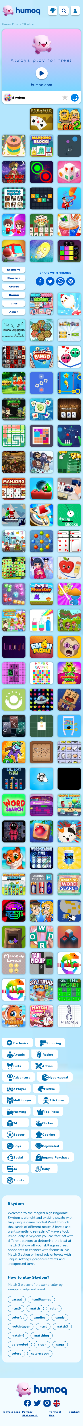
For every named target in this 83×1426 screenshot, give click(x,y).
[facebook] (40, 282)
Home (6, 24)
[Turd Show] (69, 779)
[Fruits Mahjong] (13, 568)
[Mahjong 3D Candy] (69, 172)
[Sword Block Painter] (69, 251)
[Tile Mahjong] (41, 409)
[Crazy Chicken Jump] (69, 304)
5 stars (65, 97)
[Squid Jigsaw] (13, 831)
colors (16, 1353)
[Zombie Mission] (13, 409)
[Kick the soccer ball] (41, 779)
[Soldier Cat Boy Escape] (13, 172)
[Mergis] (69, 330)
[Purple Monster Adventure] (41, 594)
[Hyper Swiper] (41, 673)
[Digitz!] (41, 251)
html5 (16, 1308)
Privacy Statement (30, 1413)
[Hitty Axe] (41, 515)
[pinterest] (70, 282)
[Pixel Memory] (13, 673)
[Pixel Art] (69, 963)
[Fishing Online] (13, 1016)
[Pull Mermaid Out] (69, 383)
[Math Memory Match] (13, 541)
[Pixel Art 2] (13, 990)
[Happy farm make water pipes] (13, 620)
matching (41, 1335)
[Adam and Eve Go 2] (69, 119)
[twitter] (50, 282)
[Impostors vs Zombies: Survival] (13, 752)
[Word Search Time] (41, 858)
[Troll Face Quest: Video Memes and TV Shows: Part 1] (41, 462)
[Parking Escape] (69, 489)
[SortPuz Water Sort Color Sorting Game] (41, 620)
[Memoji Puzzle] (69, 647)
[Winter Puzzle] (41, 568)
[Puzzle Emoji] (41, 647)
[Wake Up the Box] (69, 700)
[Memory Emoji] (13, 963)
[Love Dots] (69, 357)
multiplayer (21, 1326)
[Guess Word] (41, 198)
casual (17, 1299)
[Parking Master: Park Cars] (41, 884)
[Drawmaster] (69, 198)
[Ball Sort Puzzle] (13, 779)
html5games (41, 1299)
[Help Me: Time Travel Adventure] (41, 911)
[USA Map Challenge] (69, 911)
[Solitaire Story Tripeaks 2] (41, 990)
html (43, 1326)
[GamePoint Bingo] (41, 357)
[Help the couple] (13, 225)
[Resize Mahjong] (41, 146)
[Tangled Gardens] (41, 330)
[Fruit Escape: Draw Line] (69, 568)
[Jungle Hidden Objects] (69, 620)
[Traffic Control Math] (69, 805)
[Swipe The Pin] (69, 726)
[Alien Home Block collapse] (41, 700)
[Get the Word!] (69, 990)
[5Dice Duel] (69, 462)
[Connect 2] (69, 752)
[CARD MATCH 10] (41, 225)
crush (42, 1344)
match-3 (18, 1335)
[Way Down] (13, 700)
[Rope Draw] (41, 752)
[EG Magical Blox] (41, 805)
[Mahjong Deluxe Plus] (69, 409)
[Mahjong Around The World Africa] (13, 489)
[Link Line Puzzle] (13, 436)
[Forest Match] (13, 383)
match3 (62, 1326)
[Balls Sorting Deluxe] (13, 884)
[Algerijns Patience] (69, 541)
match (35, 1308)
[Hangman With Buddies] (13, 330)
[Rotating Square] (41, 726)
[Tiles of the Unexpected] (13, 357)
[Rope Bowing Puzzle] (69, 436)
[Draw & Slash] (69, 594)
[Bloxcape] (41, 436)
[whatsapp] (60, 282)
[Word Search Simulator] (13, 805)
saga (60, 1344)
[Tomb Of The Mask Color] (13, 911)
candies (39, 1317)
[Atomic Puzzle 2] (41, 541)
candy (59, 1317)
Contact (74, 1412)
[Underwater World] (41, 831)
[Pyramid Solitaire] (41, 119)
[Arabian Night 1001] (13, 462)
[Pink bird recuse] (13, 937)
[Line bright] (13, 647)
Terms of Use (55, 1413)
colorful (18, 1317)
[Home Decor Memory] (41, 304)
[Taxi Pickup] (41, 963)
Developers (11, 1412)
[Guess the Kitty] (69, 831)
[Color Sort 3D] (13, 146)
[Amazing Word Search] (69, 884)
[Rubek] (69, 937)
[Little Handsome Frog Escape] (69, 673)
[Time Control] (41, 383)
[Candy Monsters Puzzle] (41, 489)
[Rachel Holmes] (69, 225)
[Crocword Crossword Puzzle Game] (41, 937)
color (54, 1308)
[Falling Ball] (69, 146)
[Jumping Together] (13, 198)
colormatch (40, 1353)
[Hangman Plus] (69, 1016)
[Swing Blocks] (69, 515)
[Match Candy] (41, 1016)
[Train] (13, 251)
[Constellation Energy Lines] (13, 726)
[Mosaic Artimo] (13, 858)
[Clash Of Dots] (41, 172)
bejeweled (20, 1344)
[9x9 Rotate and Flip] (13, 594)
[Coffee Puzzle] (69, 858)
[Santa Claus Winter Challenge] (13, 515)
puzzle (16, 24)
